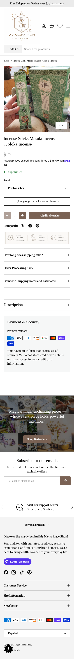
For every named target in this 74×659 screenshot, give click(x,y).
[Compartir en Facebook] (30, 225)
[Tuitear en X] (23, 225)
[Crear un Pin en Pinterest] (37, 225)
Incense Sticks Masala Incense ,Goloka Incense (35, 61)
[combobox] (37, 49)
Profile (17, 650)
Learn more (57, 3)
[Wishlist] (60, 26)
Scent (7, 180)
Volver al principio (35, 524)
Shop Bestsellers (37, 439)
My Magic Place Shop (21, 644)
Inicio (6, 61)
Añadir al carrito (49, 215)
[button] (52, 26)
